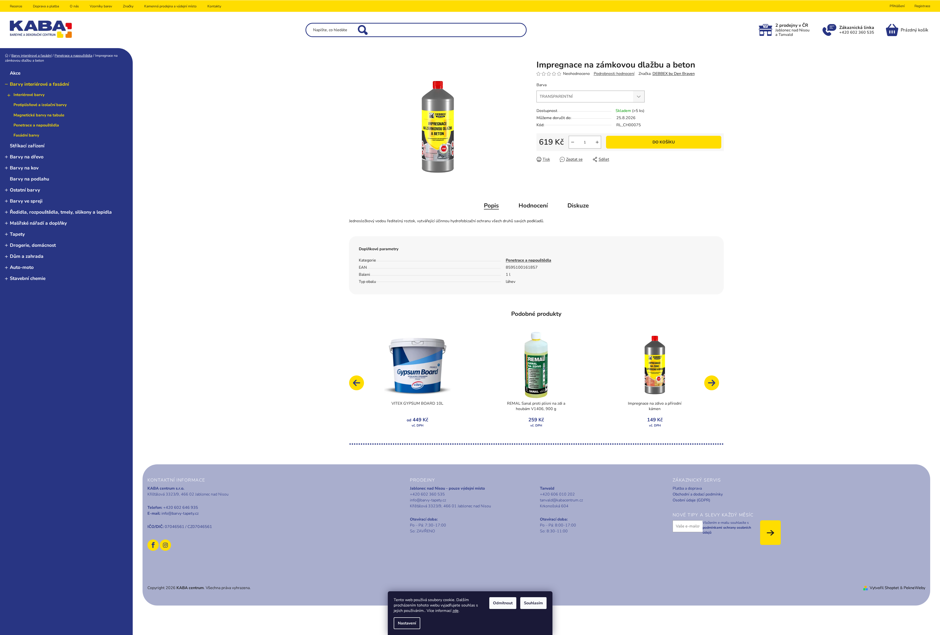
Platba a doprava (687, 488)
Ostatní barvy (25, 190)
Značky (128, 6)
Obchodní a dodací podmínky (698, 494)
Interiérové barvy (29, 94)
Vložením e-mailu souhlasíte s (727, 527)
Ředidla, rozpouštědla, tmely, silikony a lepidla (61, 212)
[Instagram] (165, 545)
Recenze (16, 6)
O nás (74, 6)
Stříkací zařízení (27, 146)
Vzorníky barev (101, 6)
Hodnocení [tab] (533, 205)
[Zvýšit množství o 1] (597, 142)
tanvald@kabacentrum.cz (561, 500)
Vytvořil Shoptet (884, 588)
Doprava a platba (46, 6)
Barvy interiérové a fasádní (39, 84)
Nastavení (407, 623)
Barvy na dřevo (26, 157)
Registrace (922, 6)
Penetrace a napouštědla (36, 125)
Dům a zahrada (26, 256)
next (714, 385)
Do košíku (663, 142)
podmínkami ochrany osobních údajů (727, 530)
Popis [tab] (491, 205)
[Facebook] (153, 545)
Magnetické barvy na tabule (39, 115)
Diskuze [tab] (578, 205)
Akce (15, 73)
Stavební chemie (27, 278)
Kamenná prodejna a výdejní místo (170, 6)
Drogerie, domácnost (33, 245)
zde (455, 610)
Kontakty (214, 6)
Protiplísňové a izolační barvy (40, 105)
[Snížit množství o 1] (572, 142)
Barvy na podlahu (29, 179)
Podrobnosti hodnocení (614, 73)
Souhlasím (533, 603)
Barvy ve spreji (26, 201)
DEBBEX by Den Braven (673, 73)
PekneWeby (914, 588)
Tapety (17, 234)
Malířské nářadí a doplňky (38, 223)
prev (359, 385)
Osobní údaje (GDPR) (691, 500)
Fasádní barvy (26, 135)
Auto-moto (22, 267)
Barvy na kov (24, 168)
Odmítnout (503, 603)
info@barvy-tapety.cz (180, 513)
